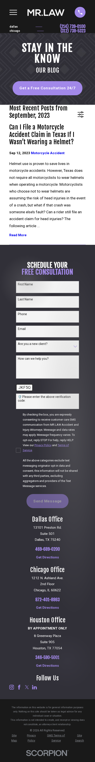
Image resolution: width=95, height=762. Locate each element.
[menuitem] (14, 738)
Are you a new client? (33, 344)
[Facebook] (19, 687)
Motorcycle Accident (48, 153)
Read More (18, 235)
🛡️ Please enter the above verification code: (44, 398)
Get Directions (47, 557)
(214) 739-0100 (73, 26)
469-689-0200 (47, 549)
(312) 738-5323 (73, 31)
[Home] (45, 12)
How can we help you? (33, 358)
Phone (22, 314)
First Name (25, 284)
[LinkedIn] (34, 687)
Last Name (25, 299)
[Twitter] (27, 687)
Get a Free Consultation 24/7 (47, 88)
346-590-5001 (47, 657)
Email (22, 329)
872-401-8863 (47, 600)
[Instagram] (11, 687)
